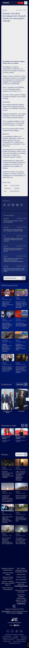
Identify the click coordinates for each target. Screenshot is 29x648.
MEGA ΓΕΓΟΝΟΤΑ (15, 185)
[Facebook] (4, 205)
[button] (25, 2)
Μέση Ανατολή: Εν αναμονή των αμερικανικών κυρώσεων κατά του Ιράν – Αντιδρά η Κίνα (7, 540)
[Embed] (21, 205)
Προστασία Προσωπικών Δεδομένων (14, 634)
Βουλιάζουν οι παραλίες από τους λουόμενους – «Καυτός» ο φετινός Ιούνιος (20, 347)
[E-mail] (17, 205)
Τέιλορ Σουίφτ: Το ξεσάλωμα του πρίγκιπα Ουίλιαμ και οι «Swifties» (7, 304)
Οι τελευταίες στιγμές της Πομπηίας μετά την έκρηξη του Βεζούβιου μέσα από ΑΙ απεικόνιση (13, 240)
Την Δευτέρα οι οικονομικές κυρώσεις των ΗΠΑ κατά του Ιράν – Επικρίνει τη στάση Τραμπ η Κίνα (21, 540)
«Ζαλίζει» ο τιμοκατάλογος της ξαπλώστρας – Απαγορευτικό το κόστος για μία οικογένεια (6, 348)
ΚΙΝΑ (5, 191)
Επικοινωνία (24, 638)
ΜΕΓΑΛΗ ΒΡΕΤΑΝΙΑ (14, 191)
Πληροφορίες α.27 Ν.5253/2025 (10, 638)
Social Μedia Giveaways (19, 641)
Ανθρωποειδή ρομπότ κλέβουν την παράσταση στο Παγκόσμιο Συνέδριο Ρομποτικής (7, 519)
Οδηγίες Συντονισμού (8, 639)
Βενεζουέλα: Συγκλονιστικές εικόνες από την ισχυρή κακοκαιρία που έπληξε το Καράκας (13, 250)
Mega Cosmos (7, 641)
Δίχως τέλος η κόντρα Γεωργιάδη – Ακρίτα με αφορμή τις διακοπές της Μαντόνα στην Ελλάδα (13, 270)
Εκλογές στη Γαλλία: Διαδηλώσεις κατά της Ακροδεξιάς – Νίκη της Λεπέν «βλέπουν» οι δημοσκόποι (21, 304)
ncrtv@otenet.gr (21, 603)
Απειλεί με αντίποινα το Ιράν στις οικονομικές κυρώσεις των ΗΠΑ (21, 497)
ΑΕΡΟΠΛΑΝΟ (7, 188)
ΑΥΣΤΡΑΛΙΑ (16, 188)
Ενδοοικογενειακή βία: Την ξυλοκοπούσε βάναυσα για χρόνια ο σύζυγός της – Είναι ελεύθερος (21, 369)
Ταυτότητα (23, 636)
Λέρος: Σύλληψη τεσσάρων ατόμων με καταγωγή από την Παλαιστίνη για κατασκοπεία (7, 325)
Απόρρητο (27, 644)
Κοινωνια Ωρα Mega (7, 412)
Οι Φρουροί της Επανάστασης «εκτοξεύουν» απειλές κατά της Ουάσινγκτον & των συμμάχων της (7, 498)
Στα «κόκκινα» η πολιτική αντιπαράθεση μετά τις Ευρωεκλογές (21, 324)
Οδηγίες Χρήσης (7, 636)
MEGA (5, 185)
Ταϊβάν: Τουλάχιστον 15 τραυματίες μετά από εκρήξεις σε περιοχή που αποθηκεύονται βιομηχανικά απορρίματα (13, 260)
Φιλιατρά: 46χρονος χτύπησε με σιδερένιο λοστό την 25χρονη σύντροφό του (7, 369)
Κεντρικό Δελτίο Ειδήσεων (6, 437)
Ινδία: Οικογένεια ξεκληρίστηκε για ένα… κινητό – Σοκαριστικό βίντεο (21, 519)
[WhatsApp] (13, 205)
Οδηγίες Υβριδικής (21, 639)
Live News (21, 411)
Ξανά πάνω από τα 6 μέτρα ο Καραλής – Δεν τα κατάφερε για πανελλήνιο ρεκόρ (13, 230)
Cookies (16, 636)
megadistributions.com (14, 643)
